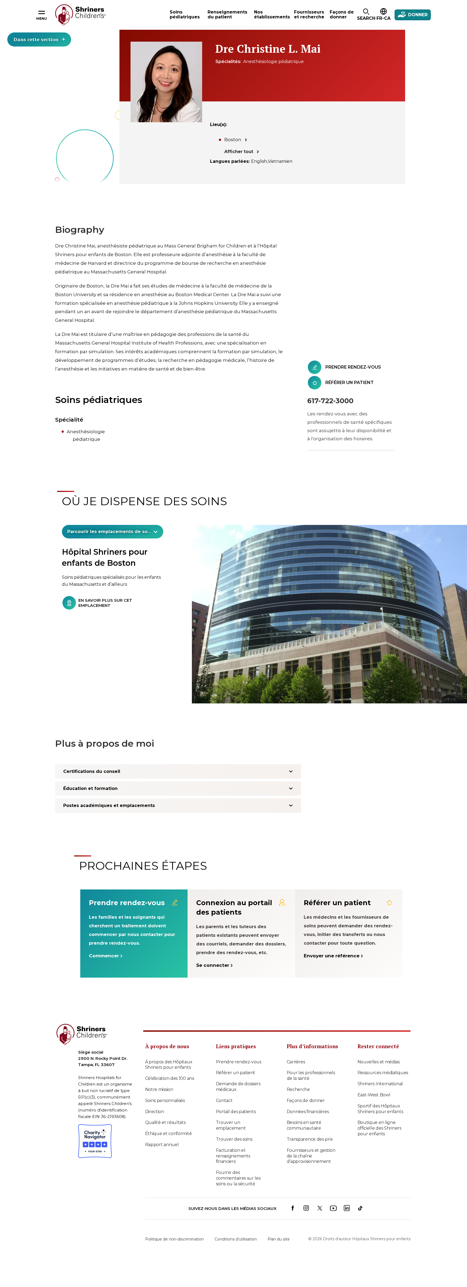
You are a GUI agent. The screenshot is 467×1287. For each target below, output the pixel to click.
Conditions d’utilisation (236, 1239)
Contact (224, 1100)
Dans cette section (36, 39)
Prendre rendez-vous (238, 1061)
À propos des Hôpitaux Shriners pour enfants (168, 1064)
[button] (366, 15)
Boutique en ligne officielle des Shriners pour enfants (379, 1128)
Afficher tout (238, 151)
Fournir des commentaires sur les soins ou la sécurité (238, 1178)
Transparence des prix (310, 1139)
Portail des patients (236, 1111)
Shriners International (380, 1083)
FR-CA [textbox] (383, 18)
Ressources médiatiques (383, 1072)
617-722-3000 (330, 401)
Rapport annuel (162, 1144)
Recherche (298, 1089)
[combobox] (112, 531)
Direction (154, 1111)
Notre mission (159, 1089)
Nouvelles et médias (379, 1061)
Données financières (308, 1111)
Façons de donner (306, 1100)
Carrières (296, 1061)
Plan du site (279, 1239)
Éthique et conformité (168, 1133)
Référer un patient (235, 1072)
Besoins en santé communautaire (304, 1125)
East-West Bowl (374, 1094)
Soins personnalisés (165, 1100)
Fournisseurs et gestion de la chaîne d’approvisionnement (311, 1156)
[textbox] (109, 531)
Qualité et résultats (165, 1122)
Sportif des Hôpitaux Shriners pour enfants (380, 1108)
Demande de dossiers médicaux (238, 1086)
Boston (232, 139)
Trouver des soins (234, 1139)
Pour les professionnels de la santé (311, 1075)
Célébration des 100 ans (169, 1078)
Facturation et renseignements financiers (233, 1156)
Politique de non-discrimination (174, 1239)
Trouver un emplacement (231, 1125)
